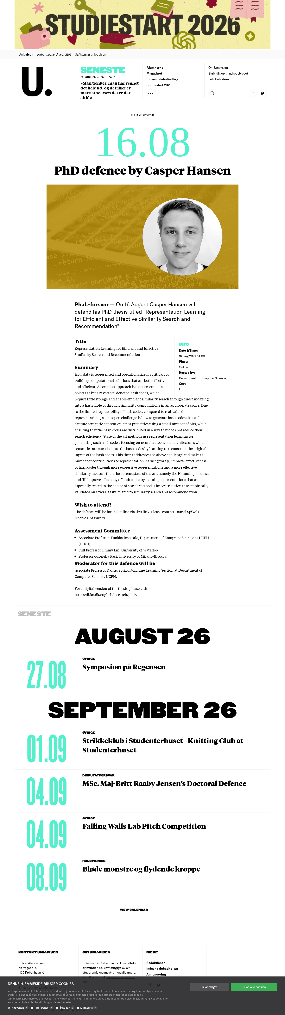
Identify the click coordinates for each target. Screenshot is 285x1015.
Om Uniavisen (218, 67)
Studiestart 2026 (159, 85)
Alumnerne (155, 67)
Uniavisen (25, 54)
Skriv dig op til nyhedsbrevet (228, 73)
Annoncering (156, 974)
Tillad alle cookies (254, 987)
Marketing (88, 1007)
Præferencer (43, 1007)
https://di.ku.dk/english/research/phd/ (105, 594)
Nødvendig (19, 1007)
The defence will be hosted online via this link (112, 511)
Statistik (66, 1007)
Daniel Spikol (186, 511)
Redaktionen (155, 962)
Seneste (102, 70)
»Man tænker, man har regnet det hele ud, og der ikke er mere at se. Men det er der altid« (109, 90)
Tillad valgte (209, 987)
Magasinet (154, 73)
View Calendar (134, 910)
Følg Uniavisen (218, 79)
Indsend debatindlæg (162, 79)
